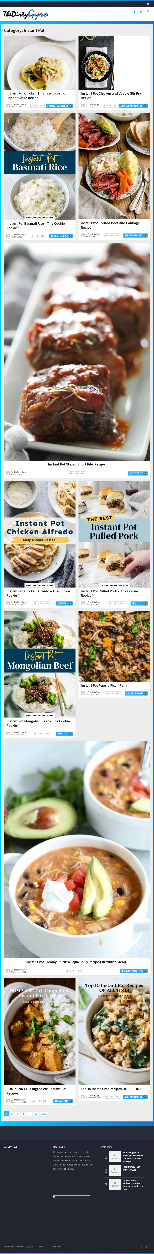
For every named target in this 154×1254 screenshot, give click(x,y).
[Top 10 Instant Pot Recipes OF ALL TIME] (114, 1031)
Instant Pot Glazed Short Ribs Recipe (76, 464)
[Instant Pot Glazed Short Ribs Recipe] (77, 352)
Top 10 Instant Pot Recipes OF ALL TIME (111, 1088)
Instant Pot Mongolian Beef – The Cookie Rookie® (38, 723)
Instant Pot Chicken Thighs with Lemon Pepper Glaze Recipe (36, 95)
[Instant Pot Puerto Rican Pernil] (114, 646)
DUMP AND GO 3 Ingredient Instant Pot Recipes (36, 1091)
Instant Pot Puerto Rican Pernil (105, 685)
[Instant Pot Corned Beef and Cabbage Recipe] (114, 166)
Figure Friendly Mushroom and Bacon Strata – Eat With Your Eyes (133, 1185)
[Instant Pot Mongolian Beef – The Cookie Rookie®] (39, 664)
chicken (61, 603)
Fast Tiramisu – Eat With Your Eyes (131, 1168)
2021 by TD (145, 1246)
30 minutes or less (57, 105)
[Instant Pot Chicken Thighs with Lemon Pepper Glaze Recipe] (39, 63)
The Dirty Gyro (26, 1246)
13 (36, 1113)
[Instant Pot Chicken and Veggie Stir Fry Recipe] (96, 63)
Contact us (55, 1246)
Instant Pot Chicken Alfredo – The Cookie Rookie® (38, 593)
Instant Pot (136, 473)
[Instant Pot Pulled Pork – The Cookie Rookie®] (114, 534)
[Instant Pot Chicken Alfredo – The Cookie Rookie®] (39, 534)
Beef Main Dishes (134, 235)
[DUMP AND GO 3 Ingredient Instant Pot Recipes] (39, 1031)
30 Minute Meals (59, 236)
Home (41, 1246)
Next (44, 1113)
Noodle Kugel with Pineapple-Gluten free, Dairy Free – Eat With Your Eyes (133, 1157)
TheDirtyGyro (20, 104)
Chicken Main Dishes (132, 105)
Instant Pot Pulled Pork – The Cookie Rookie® (109, 593)
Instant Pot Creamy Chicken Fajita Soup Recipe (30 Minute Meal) (76, 962)
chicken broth (134, 693)
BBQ (134, 603)
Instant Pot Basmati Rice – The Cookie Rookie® (35, 225)
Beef (60, 733)
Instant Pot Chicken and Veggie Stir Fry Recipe (111, 95)
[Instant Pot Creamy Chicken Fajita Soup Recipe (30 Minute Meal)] (77, 849)
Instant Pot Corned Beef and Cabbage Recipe (110, 225)
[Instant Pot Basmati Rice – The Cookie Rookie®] (39, 166)
